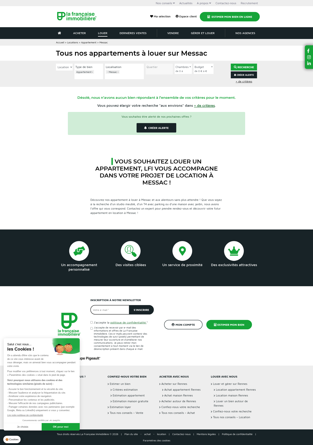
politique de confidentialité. (128, 322)
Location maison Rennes (232, 395)
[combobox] (88, 74)
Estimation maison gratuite (130, 401)
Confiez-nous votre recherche (180, 407)
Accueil (60, 42)
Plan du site (131, 434)
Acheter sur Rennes (174, 383)
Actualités (185, 3)
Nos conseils (164, 3)
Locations (72, 42)
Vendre (173, 33)
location (161, 434)
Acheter (79, 33)
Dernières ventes (133, 33)
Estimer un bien (120, 383)
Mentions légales (206, 434)
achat (147, 434)
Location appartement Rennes (236, 389)
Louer (102, 33)
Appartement (88, 42)
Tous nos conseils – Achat (178, 412)
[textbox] (89, 76)
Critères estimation (125, 389)
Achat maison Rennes (178, 395)
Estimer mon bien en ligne (231, 16)
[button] (204, 105)
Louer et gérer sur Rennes (230, 383)
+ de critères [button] (244, 81)
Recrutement (249, 3)
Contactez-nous (226, 3)
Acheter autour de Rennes (178, 401)
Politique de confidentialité (237, 434)
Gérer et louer (203, 33)
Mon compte (185, 324)
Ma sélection (162, 16)
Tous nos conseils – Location (231, 417)
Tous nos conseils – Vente (126, 412)
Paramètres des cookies (156, 440)
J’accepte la (121, 322)
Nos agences (245, 33)
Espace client (188, 16)
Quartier (152, 67)
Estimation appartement (129, 395)
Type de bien (83, 67)
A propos (202, 3)
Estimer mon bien (230, 324)
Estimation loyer (120, 407)
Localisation (113, 67)
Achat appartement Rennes (182, 389)
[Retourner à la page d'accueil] (79, 16)
